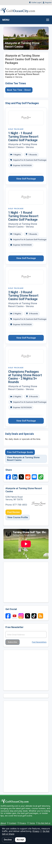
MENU (5, 19)
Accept (20, 839)
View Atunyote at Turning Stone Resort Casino (23, 458)
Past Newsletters (39, 642)
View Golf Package (26, 178)
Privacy (22, 823)
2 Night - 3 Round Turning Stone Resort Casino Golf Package (23, 295)
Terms (32, 823)
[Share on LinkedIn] (14, 476)
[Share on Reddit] (27, 476)
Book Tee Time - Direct (19, 90)
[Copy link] (40, 476)
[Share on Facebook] (8, 476)
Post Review (13, 512)
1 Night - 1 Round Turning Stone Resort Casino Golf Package (23, 136)
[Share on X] (21, 476)
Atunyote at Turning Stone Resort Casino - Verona (22, 146)
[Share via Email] (34, 476)
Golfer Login (36, 2)
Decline (8, 839)
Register (48, 2)
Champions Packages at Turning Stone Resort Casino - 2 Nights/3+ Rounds (25, 377)
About (3, 823)
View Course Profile (17, 517)
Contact (12, 823)
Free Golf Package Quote (20, 452)
